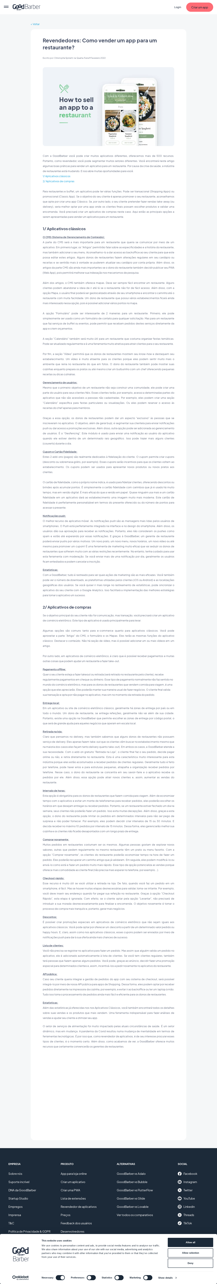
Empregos (15, 1206)
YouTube (189, 1198)
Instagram (190, 1182)
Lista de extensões (73, 1198)
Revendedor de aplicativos (79, 1206)
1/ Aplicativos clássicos (56, 176)
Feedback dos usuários (76, 1223)
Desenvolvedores (72, 1231)
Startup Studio (18, 1198)
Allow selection (190, 1252)
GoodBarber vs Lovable (133, 1206)
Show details (165, 1277)
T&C (11, 1223)
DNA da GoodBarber (22, 1190)
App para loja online (74, 1173)
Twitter (188, 1190)
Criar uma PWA (70, 1190)
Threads (188, 1215)
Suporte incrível (18, 1182)
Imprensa (14, 1215)
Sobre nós (15, 1173)
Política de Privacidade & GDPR (29, 1231)
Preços (65, 1215)
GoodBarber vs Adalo (131, 1173)
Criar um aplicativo (73, 1182)
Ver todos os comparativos (135, 1215)
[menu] (6, 7)
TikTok (187, 1223)
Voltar (36, 24)
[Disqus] (108, 1092)
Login (177, 7)
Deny (190, 1263)
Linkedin (189, 1206)
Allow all (190, 1242)
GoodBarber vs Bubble (132, 1182)
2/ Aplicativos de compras (58, 181)
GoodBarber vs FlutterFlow (135, 1190)
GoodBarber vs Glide (131, 1198)
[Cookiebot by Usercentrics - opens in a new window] (20, 1277)
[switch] (91, 1277)
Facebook (190, 1173)
